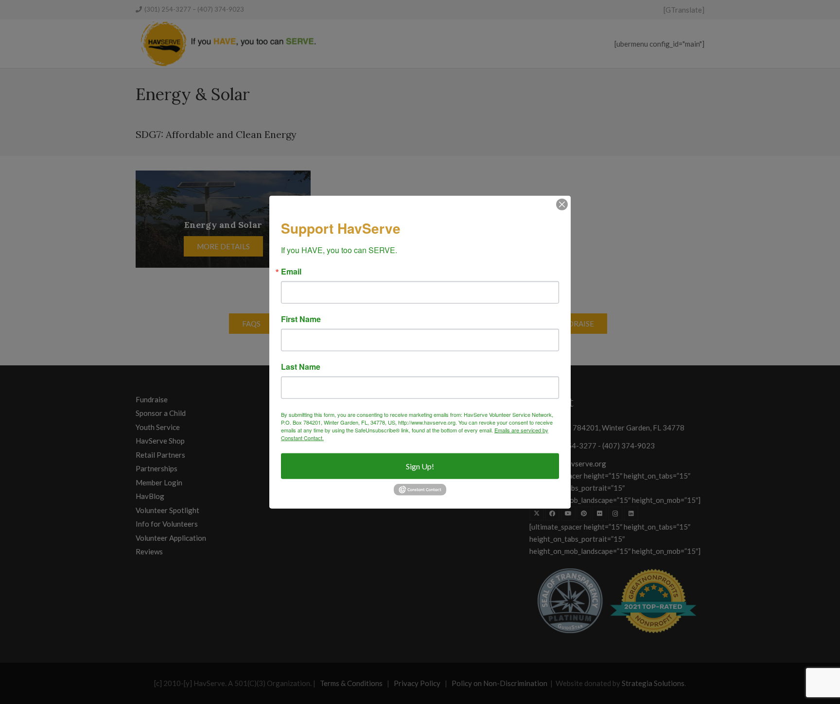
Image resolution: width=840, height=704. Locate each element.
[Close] (562, 204)
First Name (301, 319)
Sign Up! (420, 466)
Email (291, 271)
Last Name (300, 367)
